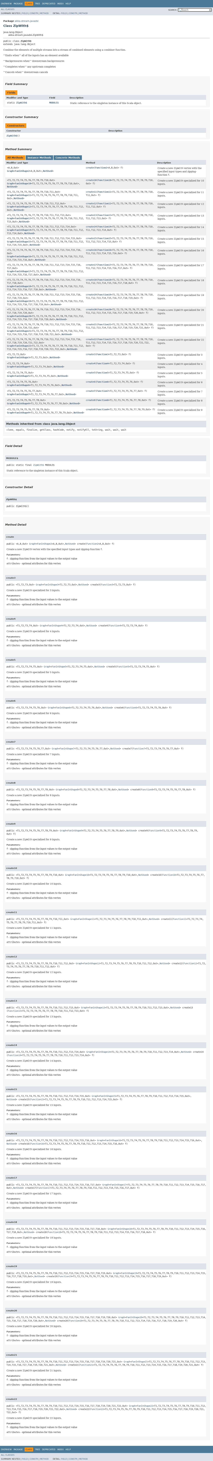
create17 (91, 264)
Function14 (104, 226)
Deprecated (48, 3)
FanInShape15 (23, 241)
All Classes (7, 9)
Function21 (104, 324)
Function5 (102, 372)
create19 (91, 294)
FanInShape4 (22, 366)
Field (25, 13)
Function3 (102, 354)
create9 (90, 409)
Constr (34, 13)
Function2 (101, 167)
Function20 (104, 309)
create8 (90, 400)
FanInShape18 (23, 286)
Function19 (104, 294)
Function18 (104, 279)
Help (68, 3)
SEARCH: (172, 10)
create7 (90, 391)
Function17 (104, 264)
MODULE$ (54, 102)
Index (60, 3)
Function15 (104, 238)
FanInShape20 (23, 316)
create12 (91, 203)
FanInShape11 (23, 195)
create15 (91, 238)
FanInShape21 (23, 331)
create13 (91, 215)
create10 (91, 180)
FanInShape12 (23, 206)
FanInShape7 (22, 394)
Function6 (102, 381)
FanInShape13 (23, 218)
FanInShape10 (23, 183)
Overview (6, 3)
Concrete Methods (68, 157)
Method (44, 13)
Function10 (104, 180)
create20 (91, 309)
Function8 (102, 400)
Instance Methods (39, 157)
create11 (91, 191)
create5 (90, 372)
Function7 (102, 391)
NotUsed (47, 171)
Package (18, 3)
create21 (91, 324)
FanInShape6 (22, 385)
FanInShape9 (22, 412)
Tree (37, 3)
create (90, 167)
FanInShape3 (22, 357)
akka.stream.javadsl (26, 21)
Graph (10, 171)
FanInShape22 (23, 345)
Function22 (104, 339)
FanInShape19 (23, 301)
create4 (90, 363)
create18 (91, 279)
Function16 (104, 250)
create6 (90, 381)
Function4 (102, 363)
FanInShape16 (23, 256)
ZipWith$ (21, 102)
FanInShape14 (23, 230)
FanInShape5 (22, 376)
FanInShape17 (23, 271)
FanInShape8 (22, 403)
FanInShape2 (22, 171)
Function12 (104, 203)
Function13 (104, 215)
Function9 (102, 409)
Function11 (104, 191)
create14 (91, 226)
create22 (91, 339)
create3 (90, 354)
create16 (91, 250)
